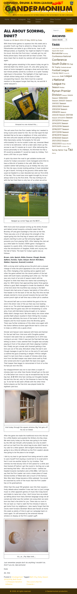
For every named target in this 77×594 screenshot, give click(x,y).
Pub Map (29, 20)
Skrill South (17, 579)
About (13, 19)
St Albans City (65, 146)
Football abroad (66, 67)
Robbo (62, 87)
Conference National (61, 56)
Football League (60, 70)
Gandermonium (53, 591)
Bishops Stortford (65, 48)
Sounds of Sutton (39, 20)
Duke (40, 40)
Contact (69, 19)
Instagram (22, 19)
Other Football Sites (55, 20)
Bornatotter (57, 53)
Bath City (33, 577)
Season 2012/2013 (58, 118)
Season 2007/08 (66, 115)
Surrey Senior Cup (59, 150)
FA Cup (70, 64)
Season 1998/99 (67, 95)
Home (7, 19)
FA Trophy (56, 67)
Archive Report (56, 48)
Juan (62, 76)
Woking (54, 153)
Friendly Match (58, 73)
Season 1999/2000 (60, 98)
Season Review (66, 143)
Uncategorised (17, 577)
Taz (70, 149)
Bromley (65, 53)
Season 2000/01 (58, 101)
